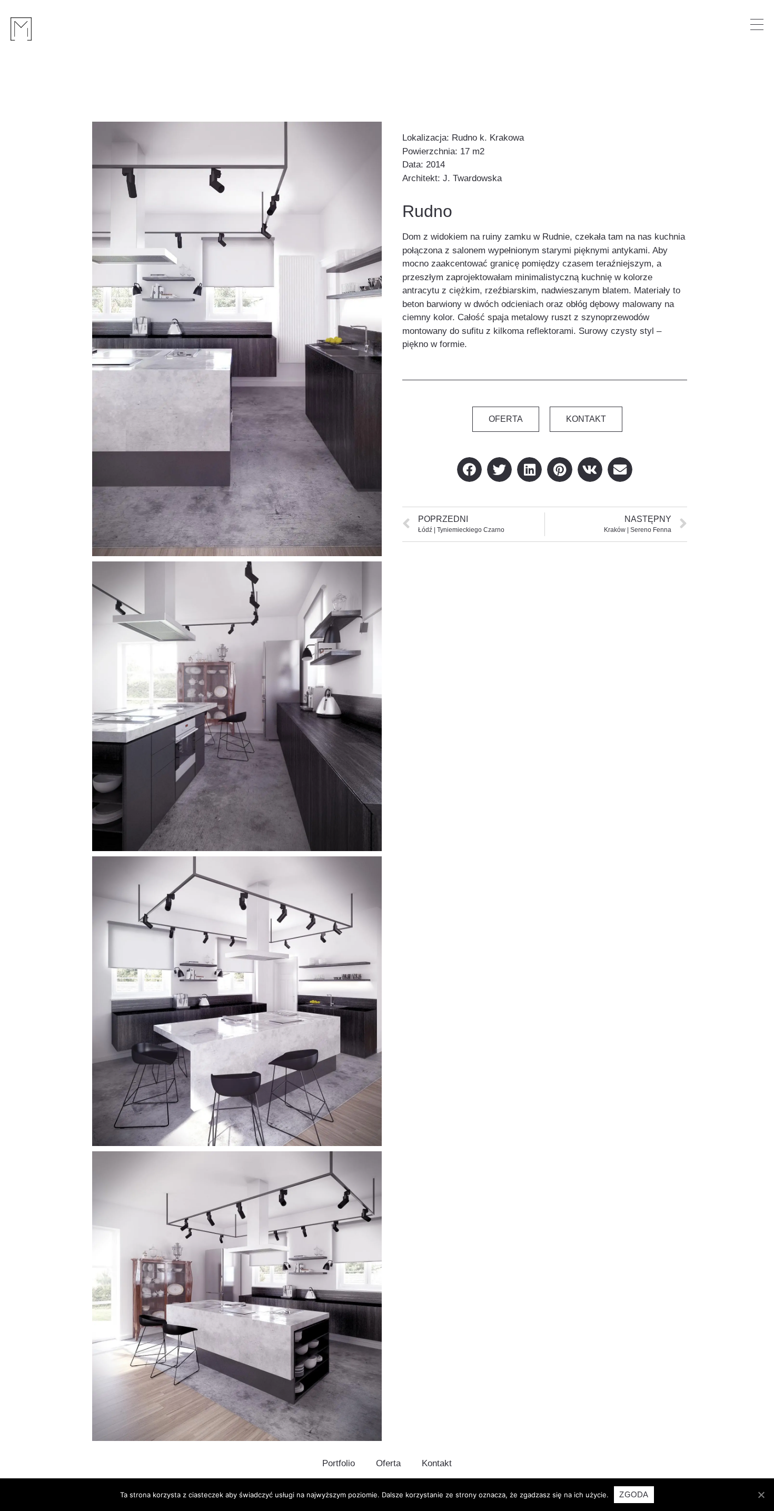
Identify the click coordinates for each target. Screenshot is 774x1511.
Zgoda (633, 1494)
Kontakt (437, 1463)
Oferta (388, 1463)
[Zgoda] (761, 1494)
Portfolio (338, 1463)
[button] (505, 419)
